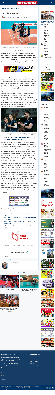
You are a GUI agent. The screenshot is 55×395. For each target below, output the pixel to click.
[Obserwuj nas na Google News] (27, 252)
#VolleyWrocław (6, 245)
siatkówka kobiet (12, 247)
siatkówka (5, 247)
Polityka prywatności (6, 389)
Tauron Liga (27, 247)
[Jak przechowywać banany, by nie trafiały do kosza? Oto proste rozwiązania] (42, 56)
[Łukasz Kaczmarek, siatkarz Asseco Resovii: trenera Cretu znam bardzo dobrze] (9, 300)
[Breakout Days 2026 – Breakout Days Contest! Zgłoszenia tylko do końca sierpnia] (42, 24)
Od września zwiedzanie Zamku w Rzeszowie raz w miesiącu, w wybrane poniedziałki (46, 178)
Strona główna (5, 8)
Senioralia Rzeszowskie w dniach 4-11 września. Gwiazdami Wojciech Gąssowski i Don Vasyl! (47, 114)
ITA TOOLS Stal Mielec (16, 245)
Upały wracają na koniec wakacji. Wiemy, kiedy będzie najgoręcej (46, 165)
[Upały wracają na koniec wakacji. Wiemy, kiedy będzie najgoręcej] (42, 159)
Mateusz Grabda (26, 245)
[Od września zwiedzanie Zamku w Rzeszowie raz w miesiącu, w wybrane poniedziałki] (42, 171)
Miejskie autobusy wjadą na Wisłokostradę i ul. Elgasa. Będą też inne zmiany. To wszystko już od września (47, 133)
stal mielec (20, 247)
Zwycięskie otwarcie (9, 210)
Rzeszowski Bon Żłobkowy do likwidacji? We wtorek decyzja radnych (47, 23)
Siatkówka (15, 8)
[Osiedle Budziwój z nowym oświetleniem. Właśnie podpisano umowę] (42, 44)
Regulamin (14, 389)
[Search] (51, 2)
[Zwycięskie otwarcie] (9, 281)
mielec (32, 245)
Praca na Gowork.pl (33, 366)
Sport (11, 8)
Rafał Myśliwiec (14, 262)
